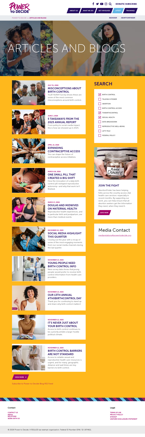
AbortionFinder (128, 18)
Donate (120, 4)
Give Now (104, 213)
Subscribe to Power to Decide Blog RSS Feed (32, 383)
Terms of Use (115, 412)
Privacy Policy (116, 415)
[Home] (20, 7)
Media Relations (12, 415)
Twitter (97, 3)
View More (19, 377)
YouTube (102, 3)
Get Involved (104, 11)
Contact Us (13, 412)
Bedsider (113, 18)
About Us (74, 11)
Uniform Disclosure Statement (123, 419)
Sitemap (113, 417)
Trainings (130, 11)
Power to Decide (19, 18)
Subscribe (131, 4)
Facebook (93, 3)
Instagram (106, 3)
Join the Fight (108, 185)
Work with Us (14, 418)
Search (110, 3)
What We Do (88, 11)
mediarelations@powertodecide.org (114, 235)
